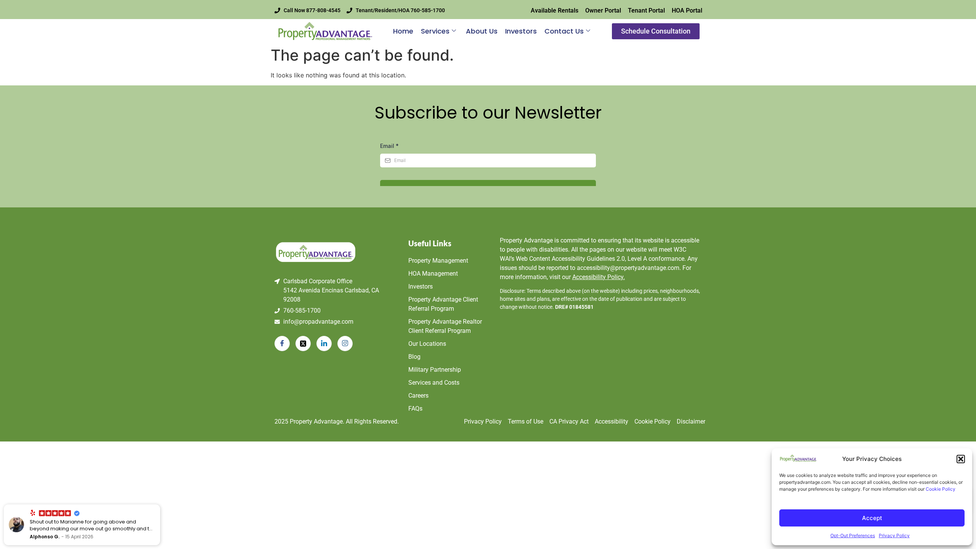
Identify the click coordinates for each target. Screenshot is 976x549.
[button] (961, 459)
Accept (872, 518)
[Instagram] (345, 343)
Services (435, 31)
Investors (521, 31)
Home (403, 31)
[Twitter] (303, 343)
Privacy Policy (894, 535)
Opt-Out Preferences (852, 535)
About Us (482, 31)
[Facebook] (282, 343)
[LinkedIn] (324, 343)
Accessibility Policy (598, 277)
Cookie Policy (940, 489)
